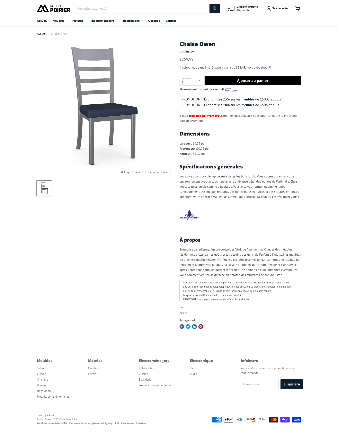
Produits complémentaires (53, 396)
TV (191, 368)
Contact (171, 21)
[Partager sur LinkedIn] (194, 326)
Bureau (41, 385)
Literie (92, 374)
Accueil (42, 21)
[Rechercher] (214, 8)
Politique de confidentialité (52, 423)
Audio (193, 374)
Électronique (131, 21)
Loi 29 (115, 423)
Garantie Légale (102, 423)
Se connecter (280, 8)
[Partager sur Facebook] (182, 326)
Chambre (42, 379)
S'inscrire (292, 384)
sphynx (50, 415)
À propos (154, 21)
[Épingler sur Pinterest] (200, 326)
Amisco (189, 51)
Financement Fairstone (133, 423)
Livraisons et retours (80, 423)
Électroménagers (103, 21)
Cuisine (41, 374)
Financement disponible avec (200, 89)
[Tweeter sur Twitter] (188, 326)
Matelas (78, 21)
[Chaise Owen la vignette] (44, 188)
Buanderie (145, 379)
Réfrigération (147, 368)
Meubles (59, 21)
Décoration (44, 391)
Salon (40, 368)
